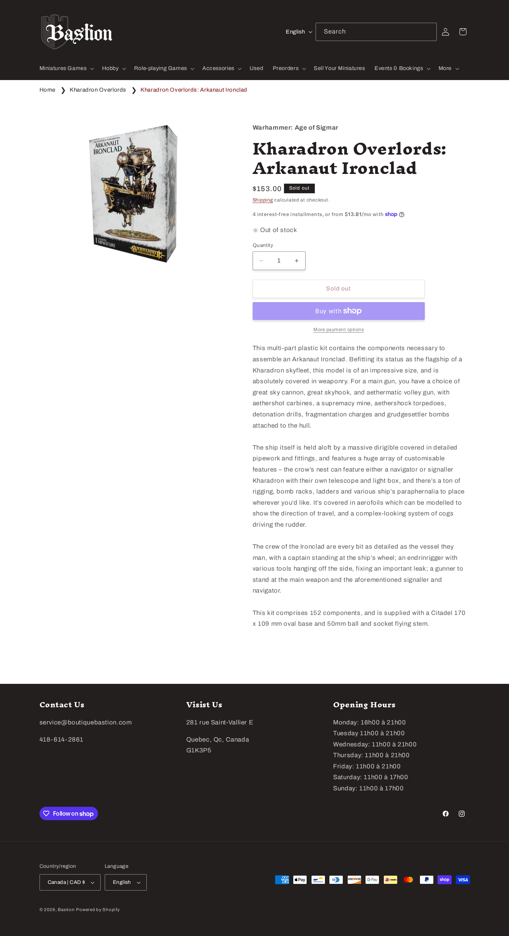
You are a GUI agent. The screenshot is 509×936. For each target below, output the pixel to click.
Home (47, 90)
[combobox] (376, 32)
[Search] (427, 31)
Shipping (263, 200)
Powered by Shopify (98, 909)
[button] (66, 68)
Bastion (66, 909)
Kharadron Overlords (98, 90)
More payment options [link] (338, 329)
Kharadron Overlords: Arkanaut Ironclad (193, 90)
